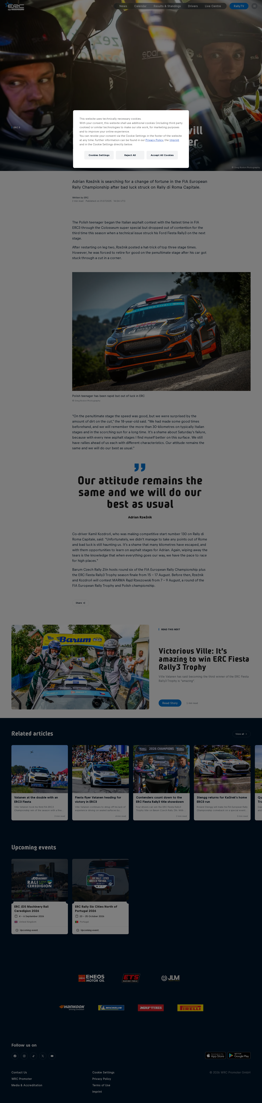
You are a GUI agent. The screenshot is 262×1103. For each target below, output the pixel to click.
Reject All (130, 155)
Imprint (174, 140)
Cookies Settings (99, 155)
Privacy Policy (154, 140)
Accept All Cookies (162, 155)
